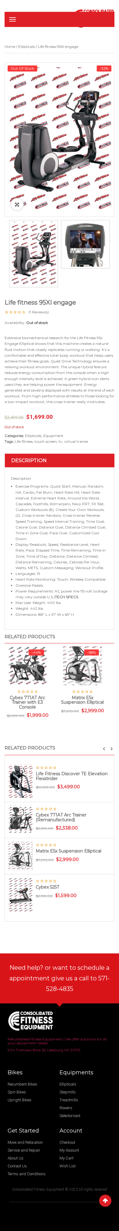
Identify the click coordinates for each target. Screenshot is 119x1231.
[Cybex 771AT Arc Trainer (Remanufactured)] (20, 818)
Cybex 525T (47, 887)
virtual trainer (76, 441)
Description (29, 460)
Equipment (53, 435)
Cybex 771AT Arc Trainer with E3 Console (27, 702)
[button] (104, 749)
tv (60, 441)
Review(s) (38, 312)
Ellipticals (26, 46)
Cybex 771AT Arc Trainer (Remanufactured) (61, 817)
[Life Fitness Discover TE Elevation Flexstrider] (20, 781)
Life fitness (24, 441)
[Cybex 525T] (20, 894)
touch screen (45, 441)
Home (10, 46)
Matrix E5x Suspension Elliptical (68, 851)
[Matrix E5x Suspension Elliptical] (20, 855)
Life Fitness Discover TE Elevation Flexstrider (72, 776)
